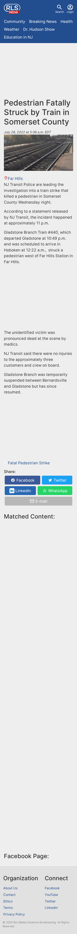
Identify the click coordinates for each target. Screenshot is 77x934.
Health (67, 21)
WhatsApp (57, 490)
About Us (10, 888)
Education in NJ (18, 37)
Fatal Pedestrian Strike (29, 463)
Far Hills (15, 178)
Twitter (60, 480)
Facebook (24, 480)
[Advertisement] (38, 72)
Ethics (8, 901)
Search (59, 11)
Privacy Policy (14, 914)
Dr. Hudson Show (39, 29)
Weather (11, 29)
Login (70, 11)
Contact (9, 895)
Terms (8, 908)
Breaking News (43, 21)
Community (14, 21)
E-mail (40, 501)
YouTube (51, 895)
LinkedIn (22, 490)
